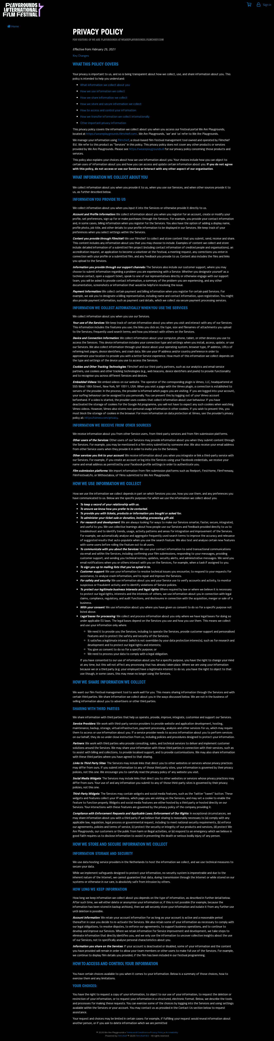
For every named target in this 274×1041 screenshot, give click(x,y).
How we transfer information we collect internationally (114, 116)
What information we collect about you (105, 85)
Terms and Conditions (137, 1032)
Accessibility (172, 1032)
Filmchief (123, 140)
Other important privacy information (103, 123)
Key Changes (81, 55)
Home (15, 26)
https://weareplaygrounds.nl (146, 149)
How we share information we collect (103, 97)
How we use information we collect (102, 91)
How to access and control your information (108, 110)
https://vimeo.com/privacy (101, 417)
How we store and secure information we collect (110, 104)
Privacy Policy (157, 1032)
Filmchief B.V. (142, 1035)
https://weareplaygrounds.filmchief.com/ (111, 133)
